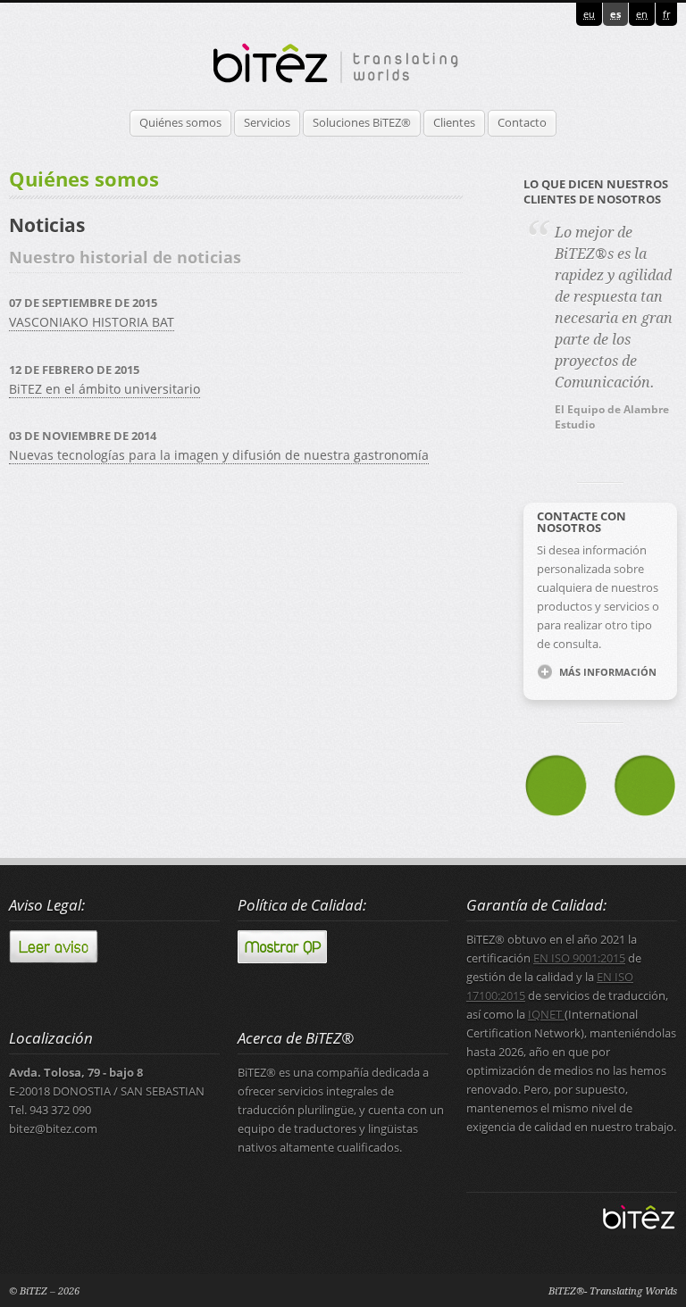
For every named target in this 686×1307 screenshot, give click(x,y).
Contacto (522, 122)
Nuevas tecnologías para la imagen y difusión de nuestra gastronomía (219, 454)
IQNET (546, 1014)
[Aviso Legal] (53, 958)
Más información (608, 672)
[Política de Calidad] (282, 958)
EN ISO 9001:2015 (579, 958)
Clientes (454, 122)
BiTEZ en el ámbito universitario (104, 388)
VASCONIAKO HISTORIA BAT (91, 321)
